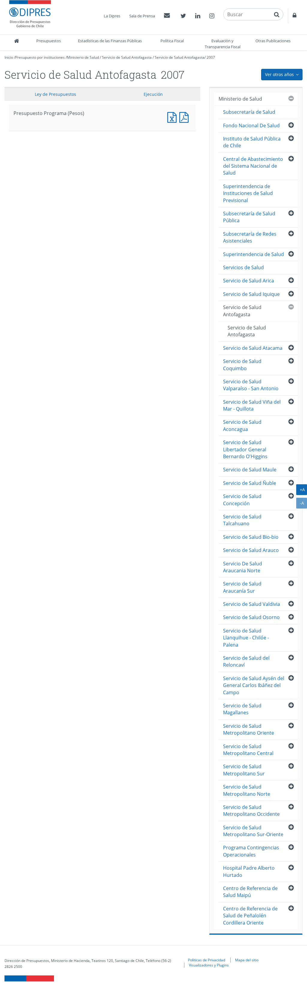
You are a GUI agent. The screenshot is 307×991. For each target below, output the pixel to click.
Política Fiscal (172, 40)
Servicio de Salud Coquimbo (242, 364)
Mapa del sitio (246, 959)
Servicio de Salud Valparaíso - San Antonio (251, 385)
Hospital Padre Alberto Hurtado (249, 871)
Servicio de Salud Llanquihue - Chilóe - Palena (246, 637)
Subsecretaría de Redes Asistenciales (249, 237)
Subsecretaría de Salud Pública (249, 217)
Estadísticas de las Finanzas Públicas (110, 40)
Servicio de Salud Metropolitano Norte (246, 790)
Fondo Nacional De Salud (251, 125)
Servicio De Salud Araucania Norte (242, 567)
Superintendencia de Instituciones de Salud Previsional (248, 193)
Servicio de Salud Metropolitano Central (248, 750)
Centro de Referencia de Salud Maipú (250, 891)
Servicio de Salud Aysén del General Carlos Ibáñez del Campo (253, 685)
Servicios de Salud (243, 267)
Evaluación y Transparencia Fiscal (222, 43)
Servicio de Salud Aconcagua (242, 425)
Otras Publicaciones (273, 40)
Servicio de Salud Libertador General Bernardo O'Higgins (245, 449)
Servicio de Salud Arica (248, 280)
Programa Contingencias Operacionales (251, 851)
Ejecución (153, 94)
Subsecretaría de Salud (249, 112)
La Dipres (112, 16)
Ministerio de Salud (83, 57)
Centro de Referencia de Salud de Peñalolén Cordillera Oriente (250, 915)
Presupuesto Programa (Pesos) (173, 116)
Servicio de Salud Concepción (242, 499)
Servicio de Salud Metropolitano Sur (244, 770)
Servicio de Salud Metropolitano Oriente (248, 729)
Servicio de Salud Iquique (251, 294)
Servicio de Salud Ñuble (249, 483)
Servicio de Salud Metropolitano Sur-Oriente (253, 831)
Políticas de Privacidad (206, 959)
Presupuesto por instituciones (40, 57)
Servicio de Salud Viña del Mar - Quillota (252, 405)
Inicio (8, 57)
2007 (211, 57)
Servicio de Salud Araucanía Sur (242, 587)
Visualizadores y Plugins (209, 965)
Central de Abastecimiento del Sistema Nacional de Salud (253, 166)
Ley (55, 94)
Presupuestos (48, 40)
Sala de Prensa (142, 16)
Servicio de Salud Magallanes (242, 709)
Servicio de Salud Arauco (251, 550)
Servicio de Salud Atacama (252, 348)
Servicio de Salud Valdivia (251, 604)
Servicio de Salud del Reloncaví (246, 661)
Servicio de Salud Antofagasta (127, 57)
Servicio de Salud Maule (249, 469)
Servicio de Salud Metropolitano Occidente (251, 810)
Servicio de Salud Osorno (251, 617)
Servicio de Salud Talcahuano (242, 520)
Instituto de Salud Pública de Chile (252, 142)
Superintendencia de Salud (253, 254)
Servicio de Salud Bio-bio (251, 537)
